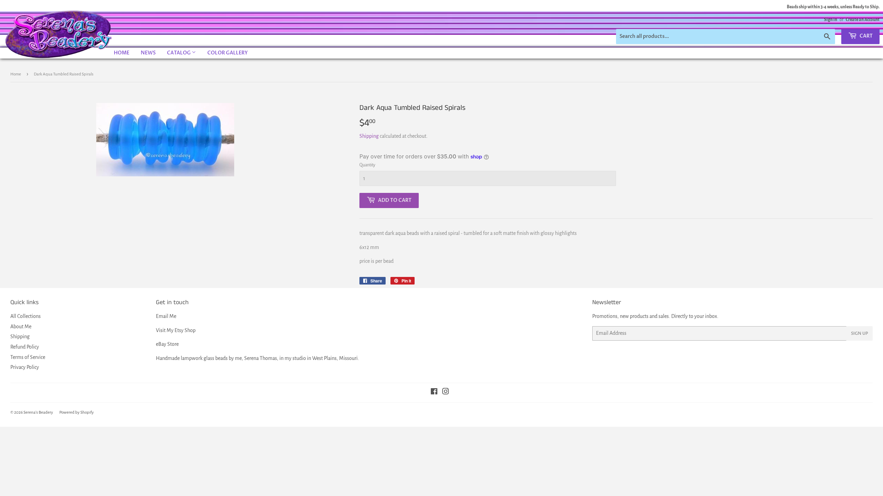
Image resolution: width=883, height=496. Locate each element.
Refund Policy (24, 347)
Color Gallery (227, 53)
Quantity (367, 165)
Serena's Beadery (59, 34)
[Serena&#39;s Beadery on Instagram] (445, 392)
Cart (866, 36)
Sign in (830, 19)
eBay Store (167, 344)
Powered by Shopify (76, 412)
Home (121, 53)
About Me (20, 326)
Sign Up (859, 333)
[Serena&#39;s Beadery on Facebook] (434, 392)
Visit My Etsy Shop (176, 330)
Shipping (369, 136)
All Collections (25, 316)
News (148, 53)
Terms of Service (27, 357)
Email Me (166, 316)
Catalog (179, 53)
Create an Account (863, 19)
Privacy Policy (24, 367)
